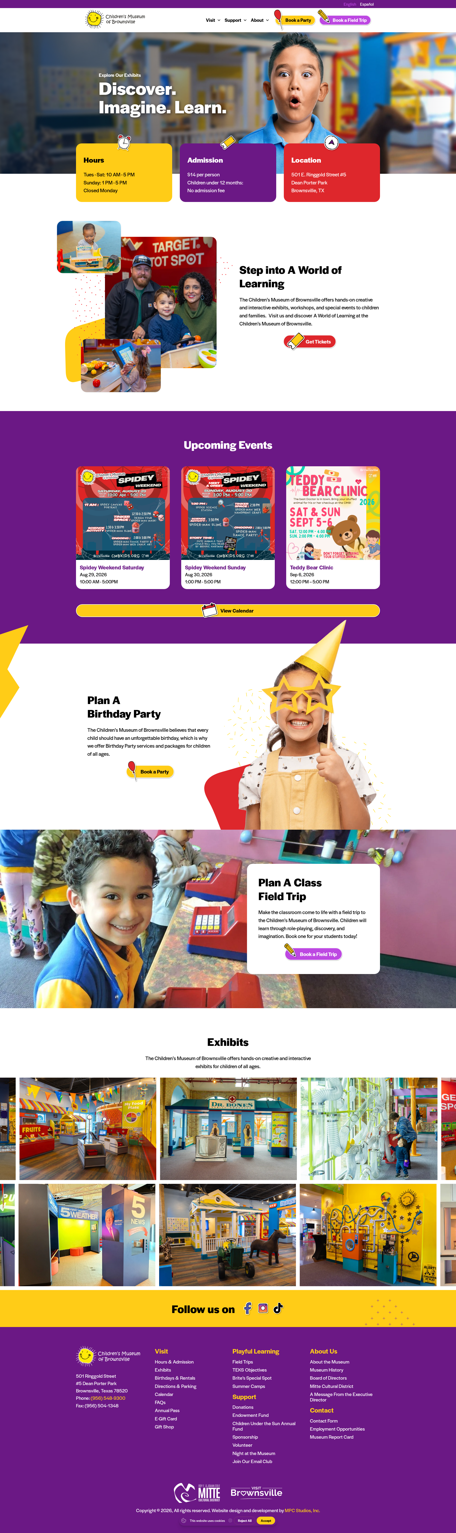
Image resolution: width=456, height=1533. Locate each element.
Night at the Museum (254, 1453)
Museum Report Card (331, 1437)
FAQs (160, 1402)
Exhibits (163, 1370)
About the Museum (329, 1361)
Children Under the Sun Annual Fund (264, 1426)
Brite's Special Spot (252, 1378)
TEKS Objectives (250, 1370)
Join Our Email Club (252, 1461)
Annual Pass (167, 1410)
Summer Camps (249, 1386)
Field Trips (243, 1361)
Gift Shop (164, 1426)
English (350, 4)
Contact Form (324, 1420)
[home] (115, 20)
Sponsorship (245, 1437)
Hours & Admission (174, 1361)
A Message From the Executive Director (341, 1396)
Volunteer (242, 1445)
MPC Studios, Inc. (302, 1510)
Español (367, 4)
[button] (213, 20)
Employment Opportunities (337, 1429)
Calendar (164, 1394)
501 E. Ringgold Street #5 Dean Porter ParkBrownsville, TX (318, 182)
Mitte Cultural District (331, 1386)
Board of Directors (328, 1378)
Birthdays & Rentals (175, 1378)
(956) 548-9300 (108, 1398)
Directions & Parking (175, 1386)
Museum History (326, 1370)
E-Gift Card (166, 1418)
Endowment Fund (251, 1415)
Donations (243, 1407)
